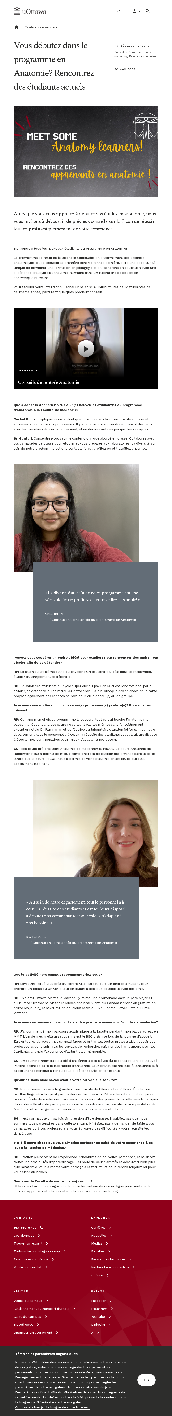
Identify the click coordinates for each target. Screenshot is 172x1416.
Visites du (28, 1301)
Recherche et (110, 1267)
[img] (30, 11)
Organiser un (33, 1332)
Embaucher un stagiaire (37, 1251)
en (118, 10)
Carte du (27, 1317)
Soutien (28, 1267)
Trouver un (28, 1243)
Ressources (31, 1259)
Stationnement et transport (41, 1309)
